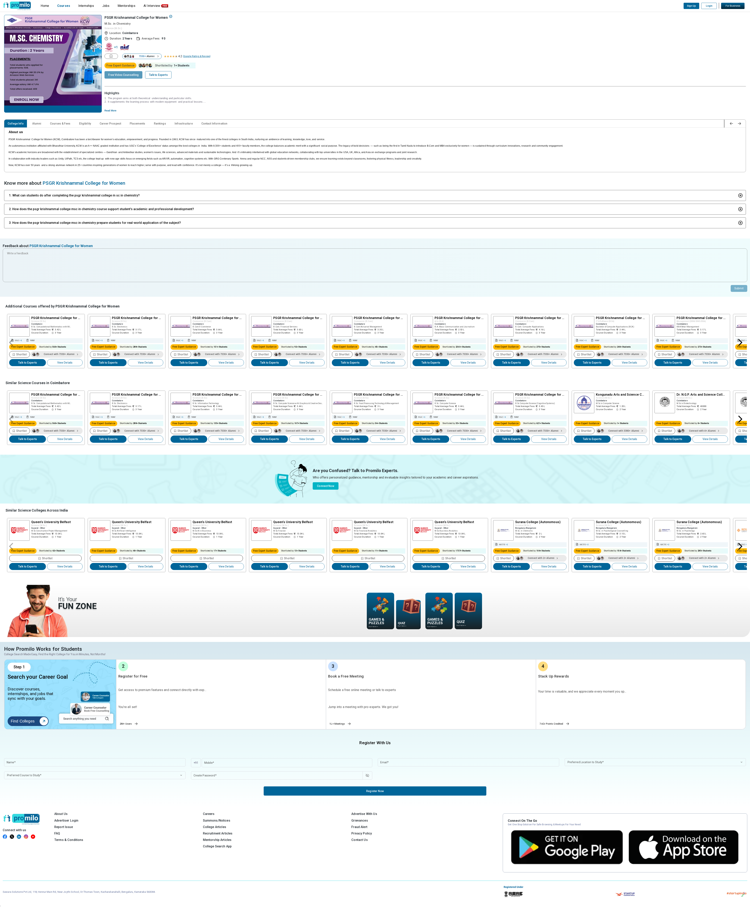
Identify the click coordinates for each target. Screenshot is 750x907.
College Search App (217, 846)
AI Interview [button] (152, 6)
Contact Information (214, 123)
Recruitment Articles (218, 833)
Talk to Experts (27, 362)
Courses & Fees (60, 123)
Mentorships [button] (126, 6)
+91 (196, 762)
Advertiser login (66, 820)
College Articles (214, 827)
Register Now (375, 791)
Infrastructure (184, 123)
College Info (16, 123)
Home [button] (45, 6)
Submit (739, 288)
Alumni (36, 123)
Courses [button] (63, 6)
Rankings (160, 123)
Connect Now (325, 486)
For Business (733, 5)
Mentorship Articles (217, 840)
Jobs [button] (106, 6)
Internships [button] (86, 6)
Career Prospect (110, 123)
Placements (137, 123)
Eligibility (85, 123)
